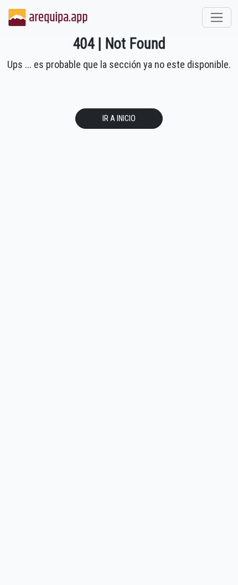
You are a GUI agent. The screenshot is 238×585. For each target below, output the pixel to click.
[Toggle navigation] (216, 17)
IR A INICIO (119, 118)
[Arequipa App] (48, 17)
